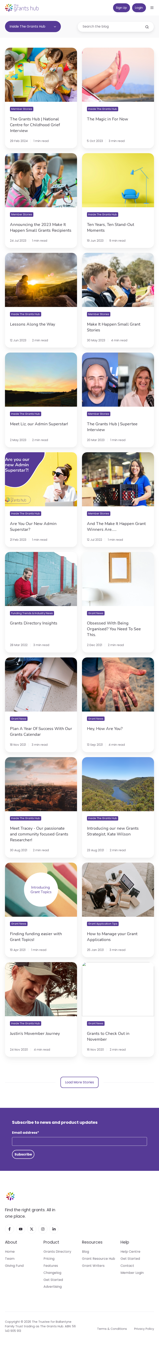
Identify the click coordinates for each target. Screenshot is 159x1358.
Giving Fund (14, 1265)
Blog (85, 1251)
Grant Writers (93, 1265)
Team (9, 1258)
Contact (127, 1265)
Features (50, 1265)
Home (10, 1251)
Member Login (132, 1272)
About (11, 1242)
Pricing (48, 1258)
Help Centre (130, 1251)
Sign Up (121, 8)
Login (139, 8)
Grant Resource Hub (98, 1258)
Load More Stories (79, 1082)
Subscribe (23, 1154)
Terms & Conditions (112, 1329)
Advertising (52, 1286)
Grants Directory (57, 1251)
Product (51, 1242)
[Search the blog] (147, 27)
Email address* (25, 1132)
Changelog (52, 1272)
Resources (92, 1242)
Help (124, 1242)
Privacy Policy (144, 1329)
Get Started (53, 1279)
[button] (152, 8)
